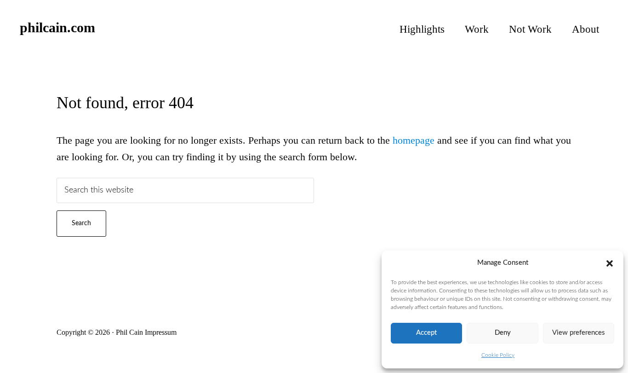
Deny (503, 332)
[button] (609, 263)
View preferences (578, 332)
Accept (426, 332)
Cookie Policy (497, 355)
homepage (413, 140)
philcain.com (57, 27)
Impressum (161, 332)
